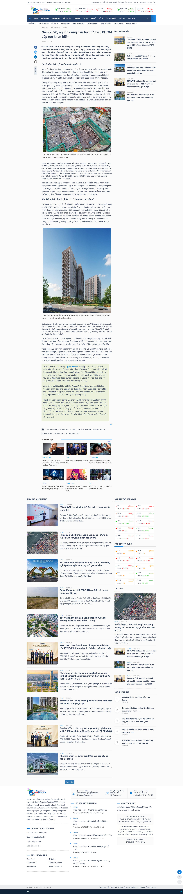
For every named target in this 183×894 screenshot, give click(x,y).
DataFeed (30, 859)
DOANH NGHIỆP (56, 19)
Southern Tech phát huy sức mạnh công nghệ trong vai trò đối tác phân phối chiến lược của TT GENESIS (141, 681)
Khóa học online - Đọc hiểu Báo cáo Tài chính (92, 835)
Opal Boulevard (72, 366)
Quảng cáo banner (34, 841)
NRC (119, 528)
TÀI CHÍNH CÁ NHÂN (111, 19)
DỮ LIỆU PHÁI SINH (92, 24)
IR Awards (129, 2)
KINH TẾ (93, 19)
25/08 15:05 (69, 615)
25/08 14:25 (125, 745)
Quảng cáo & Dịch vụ (148, 887)
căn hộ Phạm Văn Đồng (67, 429)
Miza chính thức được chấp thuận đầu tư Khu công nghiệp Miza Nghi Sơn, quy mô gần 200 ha (141, 70)
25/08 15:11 (69, 587)
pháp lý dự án (47, 433)
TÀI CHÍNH (77, 19)
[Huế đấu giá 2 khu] (135, 606)
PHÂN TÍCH (122, 19)
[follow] (28, 892)
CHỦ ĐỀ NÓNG (31, 24)
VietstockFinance (96, 2)
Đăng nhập (143, 2)
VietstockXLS (32, 863)
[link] (148, 18)
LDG (119, 535)
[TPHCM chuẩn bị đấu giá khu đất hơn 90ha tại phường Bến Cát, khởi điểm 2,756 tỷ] (42, 625)
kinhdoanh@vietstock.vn (85, 795)
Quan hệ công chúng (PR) (36, 832)
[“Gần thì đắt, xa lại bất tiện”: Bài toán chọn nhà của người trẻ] (42, 515)
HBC (119, 550)
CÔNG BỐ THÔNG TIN (44, 24)
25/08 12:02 (130, 37)
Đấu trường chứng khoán (110, 2)
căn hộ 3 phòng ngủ (84, 429)
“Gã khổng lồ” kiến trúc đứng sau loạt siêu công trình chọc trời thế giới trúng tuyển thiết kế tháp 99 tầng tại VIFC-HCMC (85, 676)
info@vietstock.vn (116, 795)
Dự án (116, 622)
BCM (139, 520)
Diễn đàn (122, 2)
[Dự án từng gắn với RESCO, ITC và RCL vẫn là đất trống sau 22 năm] (42, 598)
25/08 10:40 (125, 713)
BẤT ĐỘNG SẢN (67, 19)
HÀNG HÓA (85, 19)
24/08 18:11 (130, 53)
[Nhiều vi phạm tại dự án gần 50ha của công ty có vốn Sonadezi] (42, 764)
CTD (139, 558)
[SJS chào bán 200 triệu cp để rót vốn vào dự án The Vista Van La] (119, 57)
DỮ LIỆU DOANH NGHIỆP (78, 24)
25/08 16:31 (69, 532)
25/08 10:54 (125, 702)
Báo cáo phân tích (33, 846)
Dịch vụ (136, 2)
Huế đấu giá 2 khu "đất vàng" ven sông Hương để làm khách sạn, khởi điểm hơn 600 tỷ (134, 627)
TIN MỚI (36, 19)
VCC (139, 580)
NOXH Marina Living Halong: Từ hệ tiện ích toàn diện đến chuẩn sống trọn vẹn (140, 97)
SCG (139, 573)
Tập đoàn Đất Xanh (60, 433)
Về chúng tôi (112, 887)
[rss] (154, 2)
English (150, 2)
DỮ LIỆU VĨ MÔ (54, 24)
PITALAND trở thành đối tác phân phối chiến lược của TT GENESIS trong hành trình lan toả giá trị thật (141, 84)
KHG (119, 513)
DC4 (118, 565)
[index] (56, 9)
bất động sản (73, 433)
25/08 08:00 (130, 92)
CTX (139, 565)
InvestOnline (31, 866)
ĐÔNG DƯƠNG (131, 19)
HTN (139, 550)
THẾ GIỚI (100, 19)
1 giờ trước (69, 504)
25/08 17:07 (125, 724)
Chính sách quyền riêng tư (128, 887)
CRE (139, 535)
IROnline (52, 859)
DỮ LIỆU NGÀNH (65, 24)
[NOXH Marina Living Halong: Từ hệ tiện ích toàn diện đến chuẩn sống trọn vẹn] (119, 95)
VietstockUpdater (55, 863)
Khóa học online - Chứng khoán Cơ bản (90, 810)
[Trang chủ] (36, 792)
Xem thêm (69, 782)
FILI (111, 424)
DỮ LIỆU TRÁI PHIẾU (105, 24)
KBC (139, 513)
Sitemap (103, 887)
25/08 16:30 (130, 65)
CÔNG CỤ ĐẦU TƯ (118, 24)
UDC (119, 580)
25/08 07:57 (125, 734)
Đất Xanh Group (99, 429)
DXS (139, 506)
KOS (119, 520)
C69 (118, 558)
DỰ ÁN (61, 504)
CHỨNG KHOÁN (45, 19)
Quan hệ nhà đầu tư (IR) (36, 837)
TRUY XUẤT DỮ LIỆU (131, 24)
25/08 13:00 (130, 78)
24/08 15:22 (69, 753)
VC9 (118, 573)
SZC (139, 528)
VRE (118, 506)
